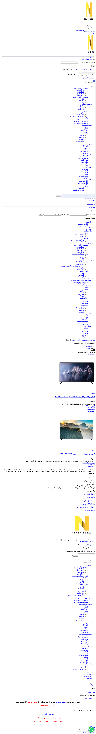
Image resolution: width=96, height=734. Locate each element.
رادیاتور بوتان (80, 241)
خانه (93, 340)
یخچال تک (85, 174)
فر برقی (85, 153)
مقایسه (89, 678)
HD (83, 102)
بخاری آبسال (80, 264)
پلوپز (86, 149)
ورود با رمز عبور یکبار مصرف (86, 72)
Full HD (81, 100)
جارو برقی (84, 162)
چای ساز (81, 137)
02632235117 (80, 31)
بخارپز (86, 148)
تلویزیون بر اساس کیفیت (80, 97)
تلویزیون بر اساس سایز (81, 88)
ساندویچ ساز (84, 151)
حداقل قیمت (91, 214)
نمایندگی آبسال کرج (89, 494)
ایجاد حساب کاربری (86, 59)
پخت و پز (85, 289)
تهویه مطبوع (84, 105)
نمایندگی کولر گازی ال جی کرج (85, 507)
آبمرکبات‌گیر (80, 141)
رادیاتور (85, 238)
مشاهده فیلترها (90, 346)
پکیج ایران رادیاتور (78, 190)
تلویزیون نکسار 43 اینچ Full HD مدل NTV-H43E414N (75, 397)
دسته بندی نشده (87, 278)
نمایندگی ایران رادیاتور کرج (87, 497)
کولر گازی (81, 109)
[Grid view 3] (94, 350)
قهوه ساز (81, 135)
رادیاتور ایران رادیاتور (77, 240)
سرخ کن (85, 126)
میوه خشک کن (83, 142)
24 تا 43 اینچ (80, 95)
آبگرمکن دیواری (83, 183)
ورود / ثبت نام (87, 679)
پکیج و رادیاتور (87, 231)
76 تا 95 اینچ (80, 90)
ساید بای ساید (83, 176)
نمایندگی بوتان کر (90, 500)
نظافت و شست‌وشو (85, 314)
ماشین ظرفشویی (82, 156)
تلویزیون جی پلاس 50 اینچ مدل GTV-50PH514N (77, 454)
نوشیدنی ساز (84, 134)
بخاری (86, 111)
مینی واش (84, 160)
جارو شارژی (84, 163)
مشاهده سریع (91, 409)
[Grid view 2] (90, 350)
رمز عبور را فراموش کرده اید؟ (85, 69)
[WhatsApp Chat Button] (91, 729)
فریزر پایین (84, 170)
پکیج (86, 186)
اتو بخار (85, 165)
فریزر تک (85, 172)
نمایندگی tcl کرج (90, 510)
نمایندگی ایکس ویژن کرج (87, 504)
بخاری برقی (80, 112)
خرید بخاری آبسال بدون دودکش (70, 266)
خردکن (85, 132)
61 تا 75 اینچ (80, 92)
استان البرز (88, 229)
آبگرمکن (89, 222)
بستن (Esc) (91, 207)
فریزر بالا (85, 169)
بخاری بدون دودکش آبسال (76, 116)
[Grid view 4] (92, 350)
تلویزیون (89, 243)
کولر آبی (81, 107)
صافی (40, 214)
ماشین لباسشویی (82, 158)
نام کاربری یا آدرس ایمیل (87, 62)
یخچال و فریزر (87, 326)
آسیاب (86, 128)
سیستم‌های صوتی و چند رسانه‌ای (81, 280)
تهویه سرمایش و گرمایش (84, 260)
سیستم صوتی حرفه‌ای (81, 121)
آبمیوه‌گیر (81, 139)
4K (83, 99)
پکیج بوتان (81, 188)
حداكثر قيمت (65, 214)
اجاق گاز (85, 146)
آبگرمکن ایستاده (83, 181)
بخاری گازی (80, 114)
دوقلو (86, 177)
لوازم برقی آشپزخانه (85, 285)
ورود (93, 66)
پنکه (86, 118)
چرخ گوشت (84, 130)
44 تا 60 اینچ (80, 93)
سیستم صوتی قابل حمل (80, 123)
